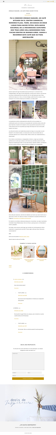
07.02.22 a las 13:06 (18, 310)
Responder (20, 303)
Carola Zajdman (18, 279)
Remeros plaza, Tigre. (24, 236)
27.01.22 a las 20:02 (22, 295)
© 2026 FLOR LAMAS (28, 433)
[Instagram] (53, 1)
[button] (4, 1)
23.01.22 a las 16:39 (18, 281)
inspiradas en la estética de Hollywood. (22, 218)
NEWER (10, 265)
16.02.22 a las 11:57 (22, 325)
